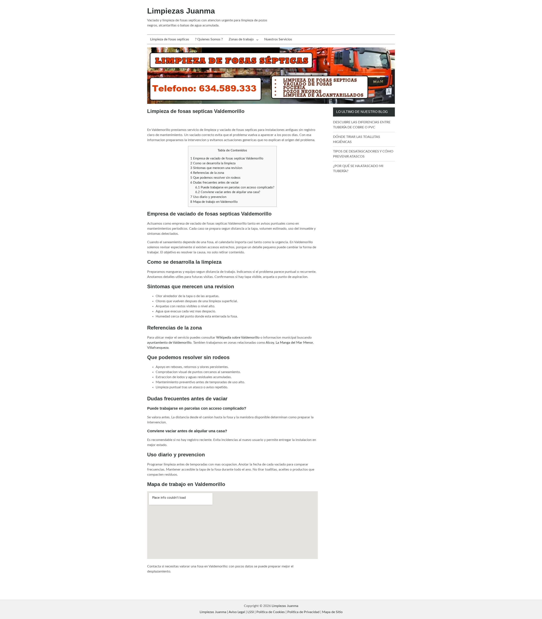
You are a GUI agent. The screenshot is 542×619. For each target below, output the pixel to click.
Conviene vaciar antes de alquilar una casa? (227, 192)
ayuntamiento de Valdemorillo (169, 342)
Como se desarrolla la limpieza (212, 163)
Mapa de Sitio (332, 612)
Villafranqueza (158, 347)
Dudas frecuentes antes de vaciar (214, 182)
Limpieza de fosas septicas (169, 39)
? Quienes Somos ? (209, 39)
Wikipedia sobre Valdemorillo (238, 337)
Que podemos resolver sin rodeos (215, 177)
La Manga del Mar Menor (294, 342)
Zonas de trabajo (241, 39)
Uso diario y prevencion (208, 197)
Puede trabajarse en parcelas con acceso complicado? (234, 187)
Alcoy (270, 342)
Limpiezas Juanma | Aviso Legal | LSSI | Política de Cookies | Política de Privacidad (259, 612)
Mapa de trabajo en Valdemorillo (214, 201)
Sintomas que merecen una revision (216, 168)
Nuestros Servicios (278, 39)
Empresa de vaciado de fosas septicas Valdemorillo (226, 158)
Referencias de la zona (207, 172)
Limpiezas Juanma (181, 11)
